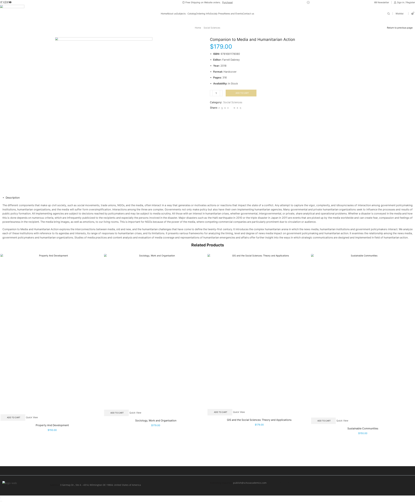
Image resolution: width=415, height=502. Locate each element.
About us (171, 13)
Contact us (248, 13)
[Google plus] (8, 2)
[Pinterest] (227, 107)
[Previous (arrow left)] (0, 501)
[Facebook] (1, 2)
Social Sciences (212, 27)
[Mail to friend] (231, 107)
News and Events (233, 13)
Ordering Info (203, 13)
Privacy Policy (286, 482)
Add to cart (242, 93)
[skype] (240, 107)
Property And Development (52, 425)
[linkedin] (234, 107)
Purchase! (227, 2)
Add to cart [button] (13, 417)
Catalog (192, 13)
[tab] (13, 197)
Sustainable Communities (362, 428)
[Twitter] (3, 2)
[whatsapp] (237, 107)
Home (164, 13)
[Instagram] (6, 2)
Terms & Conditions (359, 482)
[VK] (225, 107)
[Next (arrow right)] (1, 501)
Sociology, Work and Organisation (155, 420)
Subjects (181, 13)
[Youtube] (10, 2)
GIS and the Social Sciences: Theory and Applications (259, 419)
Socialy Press (217, 13)
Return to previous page (400, 27)
